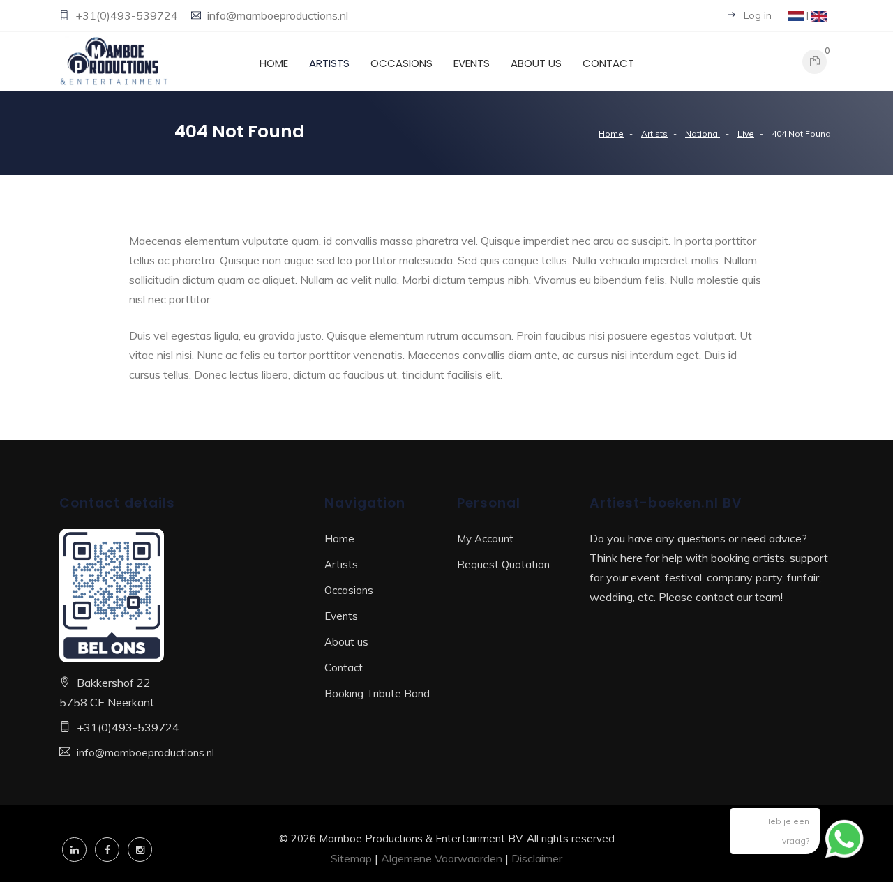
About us (536, 63)
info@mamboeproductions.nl (277, 15)
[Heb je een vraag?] (844, 836)
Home (274, 63)
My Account (485, 538)
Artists (329, 63)
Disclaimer (536, 858)
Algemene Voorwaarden (441, 858)
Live (745, 133)
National (702, 133)
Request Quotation (503, 564)
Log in (756, 15)
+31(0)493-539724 (128, 15)
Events (471, 63)
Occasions (401, 63)
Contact (608, 63)
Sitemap (351, 858)
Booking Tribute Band (377, 693)
